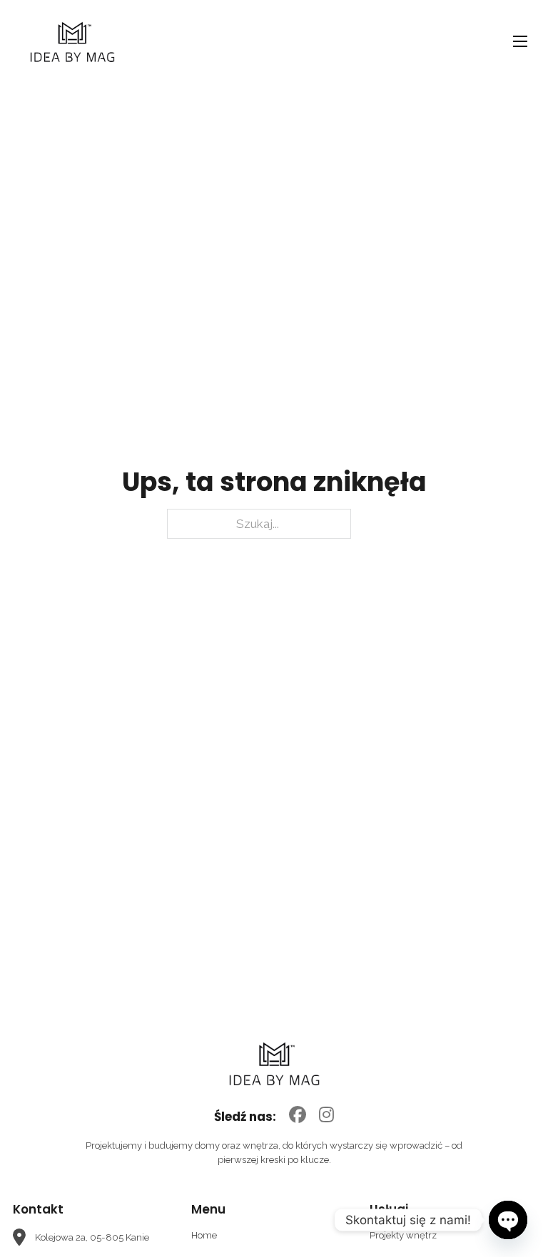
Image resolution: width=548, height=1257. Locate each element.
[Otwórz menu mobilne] (520, 41)
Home (204, 1235)
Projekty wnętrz (403, 1235)
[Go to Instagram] (326, 1116)
